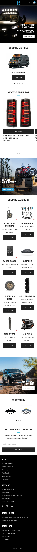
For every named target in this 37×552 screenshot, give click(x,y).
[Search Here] (30, 2)
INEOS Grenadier (7, 467)
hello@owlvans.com (8, 489)
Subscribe (18, 449)
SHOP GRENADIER (28, 388)
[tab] (14, 83)
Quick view (18, 131)
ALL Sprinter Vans (7, 463)
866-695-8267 (6, 492)
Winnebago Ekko (7, 470)
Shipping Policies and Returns (11, 530)
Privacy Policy (6, 536)
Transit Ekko (5, 479)
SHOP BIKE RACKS (8, 189)
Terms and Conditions (8, 533)
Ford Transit (5, 473)
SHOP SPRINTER (28, 36)
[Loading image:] (18, 70)
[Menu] (2, 3)
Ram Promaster (6, 476)
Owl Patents (5, 540)
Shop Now (18, 77)
